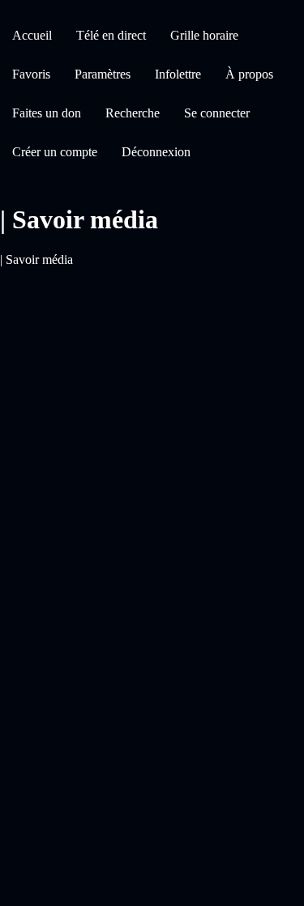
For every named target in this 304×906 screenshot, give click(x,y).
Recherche (132, 113)
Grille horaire (204, 35)
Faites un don (46, 113)
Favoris (31, 74)
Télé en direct (111, 35)
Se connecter (217, 113)
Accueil (32, 35)
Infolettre (178, 74)
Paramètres (103, 74)
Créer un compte (54, 152)
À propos (249, 74)
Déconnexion (156, 152)
